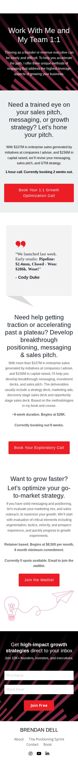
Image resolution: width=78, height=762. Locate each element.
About (19, 739)
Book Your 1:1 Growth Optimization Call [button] (39, 193)
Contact (32, 744)
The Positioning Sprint (46, 739)
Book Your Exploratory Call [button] (39, 448)
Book (47, 744)
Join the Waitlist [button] (39, 580)
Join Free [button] (39, 705)
